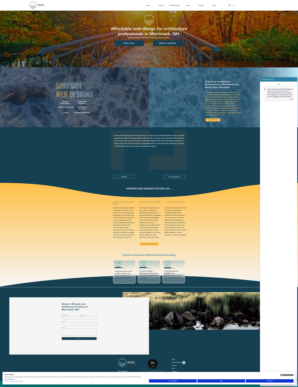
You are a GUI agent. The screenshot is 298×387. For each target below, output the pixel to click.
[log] (278, 230)
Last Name (83, 315)
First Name (64, 315)
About (173, 368)
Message (64, 327)
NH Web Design (176, 362)
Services (174, 365)
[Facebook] (183, 362)
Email (63, 321)
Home (173, 359)
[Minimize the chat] (294, 79)
